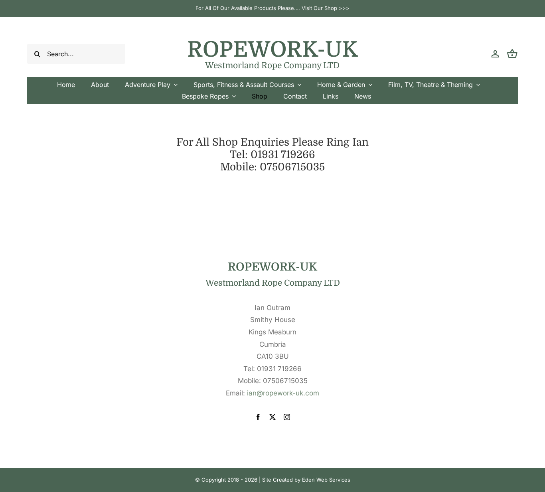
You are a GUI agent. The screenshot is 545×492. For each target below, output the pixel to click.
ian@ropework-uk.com (283, 393)
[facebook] (258, 417)
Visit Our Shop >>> (326, 8)
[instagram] (287, 417)
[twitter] (272, 417)
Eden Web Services (326, 479)
